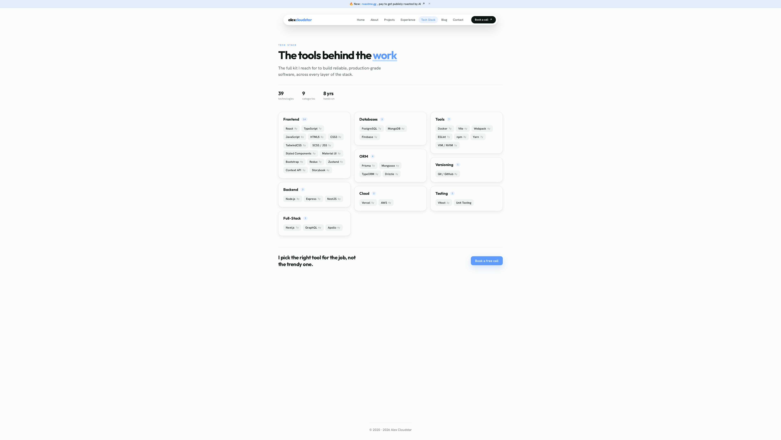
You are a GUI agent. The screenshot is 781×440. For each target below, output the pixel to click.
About (374, 20)
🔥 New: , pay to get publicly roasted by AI (387, 4)
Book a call (483, 19)
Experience (408, 20)
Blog (444, 20)
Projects (389, 20)
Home (361, 20)
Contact (458, 20)
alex (300, 20)
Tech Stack (428, 20)
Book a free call (486, 261)
